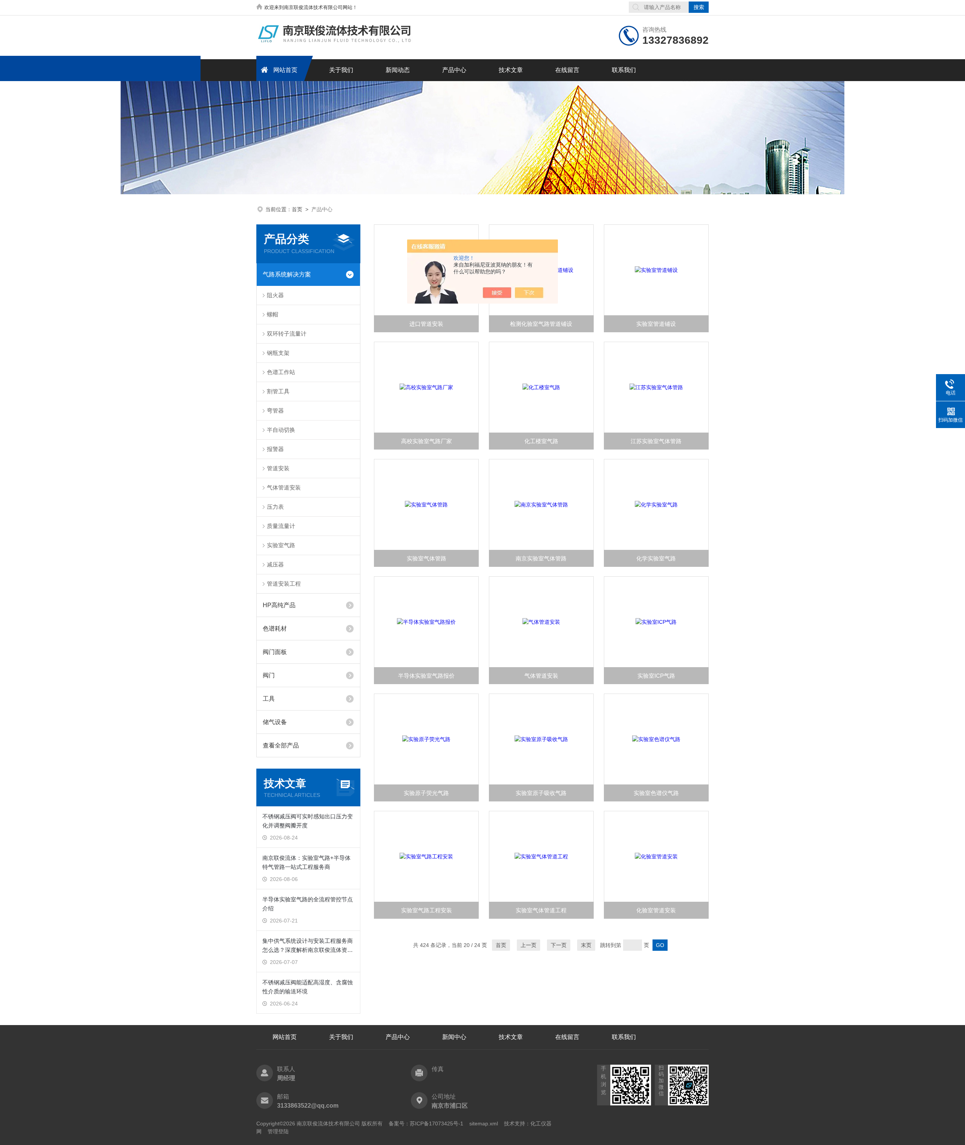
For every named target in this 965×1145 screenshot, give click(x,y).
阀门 (269, 675)
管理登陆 (278, 1131)
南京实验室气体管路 (541, 558)
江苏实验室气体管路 (656, 441)
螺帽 (272, 314)
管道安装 (278, 468)
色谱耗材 (275, 628)
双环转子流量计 (286, 333)
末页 (586, 945)
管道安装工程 (284, 583)
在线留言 (567, 70)
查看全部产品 (281, 745)
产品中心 (454, 70)
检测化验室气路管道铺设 (541, 324)
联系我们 (624, 70)
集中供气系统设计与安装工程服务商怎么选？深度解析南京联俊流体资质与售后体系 (307, 946)
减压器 (275, 564)
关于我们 (341, 70)
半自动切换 (281, 430)
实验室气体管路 (426, 558)
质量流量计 (281, 526)
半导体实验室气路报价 (426, 675)
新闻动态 (398, 70)
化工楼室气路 (541, 441)
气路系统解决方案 (287, 274)
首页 (297, 209)
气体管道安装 (284, 487)
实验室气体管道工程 (541, 910)
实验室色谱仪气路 (656, 793)
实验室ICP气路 (656, 675)
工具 (269, 698)
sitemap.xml (483, 1123)
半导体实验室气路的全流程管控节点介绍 (307, 904)
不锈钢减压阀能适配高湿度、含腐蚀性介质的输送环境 (307, 987)
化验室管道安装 (656, 910)
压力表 (275, 506)
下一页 (559, 945)
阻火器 (275, 295)
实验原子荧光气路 (426, 793)
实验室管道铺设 (656, 324)
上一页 (528, 945)
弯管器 (275, 410)
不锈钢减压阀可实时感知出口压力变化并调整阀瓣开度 (307, 821)
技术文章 (511, 70)
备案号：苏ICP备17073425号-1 (426, 1123)
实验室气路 (281, 545)
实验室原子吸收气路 (541, 793)
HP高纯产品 (279, 605)
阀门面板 (275, 652)
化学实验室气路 (656, 558)
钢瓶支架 (278, 353)
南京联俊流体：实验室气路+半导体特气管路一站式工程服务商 (306, 862)
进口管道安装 (426, 324)
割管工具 (278, 391)
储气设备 (275, 722)
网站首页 (285, 70)
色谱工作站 (281, 372)
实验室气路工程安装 (426, 910)
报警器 (275, 449)
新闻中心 (454, 1037)
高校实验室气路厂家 (426, 441)
